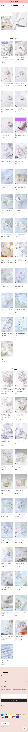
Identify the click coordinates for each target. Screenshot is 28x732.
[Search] (5, 5)
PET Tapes (14, 369)
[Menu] (1, 5)
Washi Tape (14, 38)
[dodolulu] (14, 5)
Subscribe (14, 700)
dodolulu (6, 726)
